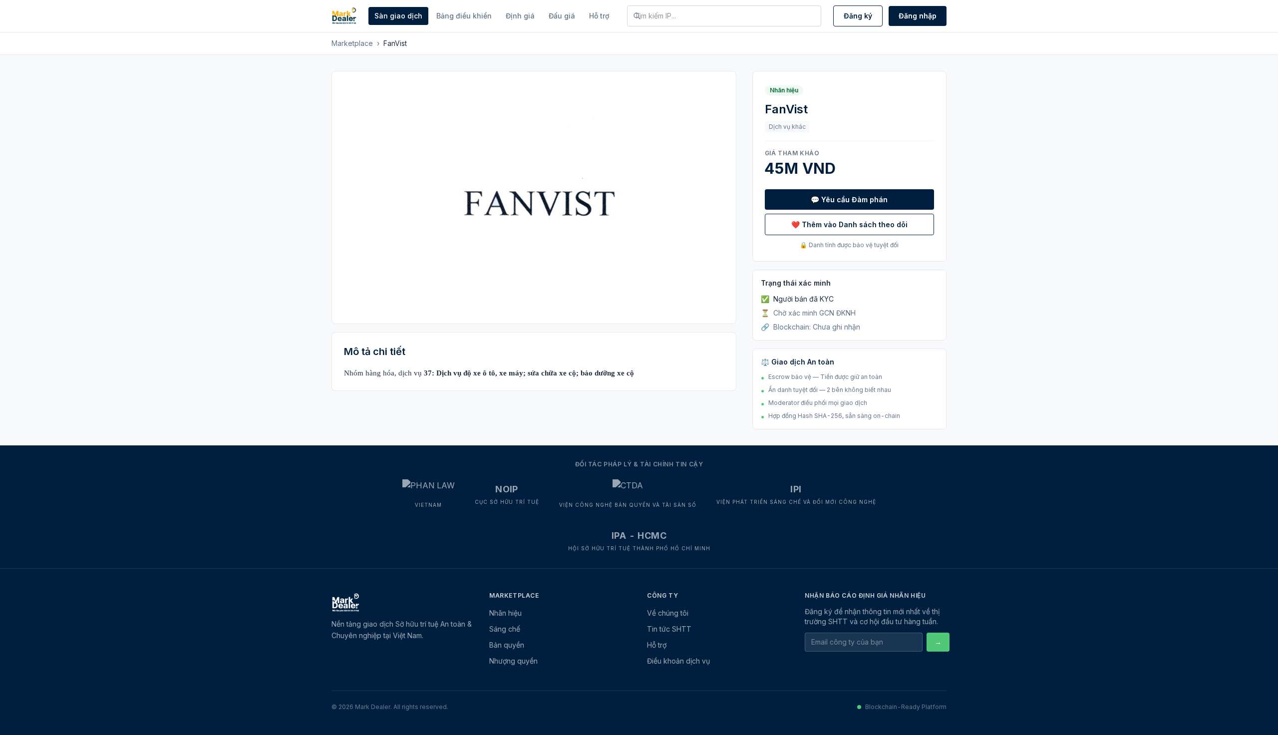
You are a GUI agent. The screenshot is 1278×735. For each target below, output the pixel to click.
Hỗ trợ (599, 15)
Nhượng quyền (513, 661)
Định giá (520, 15)
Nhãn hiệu (505, 613)
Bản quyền (506, 645)
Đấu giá (562, 15)
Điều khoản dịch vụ (678, 661)
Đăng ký (858, 15)
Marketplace (352, 43)
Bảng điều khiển (464, 15)
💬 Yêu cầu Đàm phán (849, 199)
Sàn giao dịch (398, 15)
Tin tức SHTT (669, 629)
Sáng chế (504, 629)
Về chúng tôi (667, 613)
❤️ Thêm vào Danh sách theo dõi (849, 224)
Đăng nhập (918, 15)
